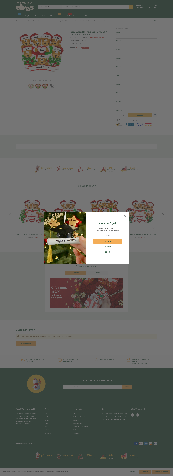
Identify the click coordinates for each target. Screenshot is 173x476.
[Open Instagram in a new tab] (109, 252)
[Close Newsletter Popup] (125, 216)
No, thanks (108, 246)
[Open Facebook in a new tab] (106, 252)
